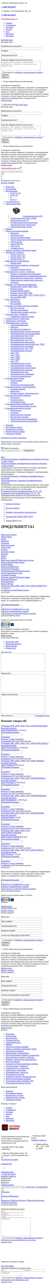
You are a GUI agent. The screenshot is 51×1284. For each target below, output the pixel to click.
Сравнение (19, 739)
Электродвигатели (13, 1042)
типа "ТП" (14, 353)
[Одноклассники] (5, 624)
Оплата (9, 29)
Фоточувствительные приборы (18, 1079)
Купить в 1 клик (22, 609)
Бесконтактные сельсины (20, 415)
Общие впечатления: (9, 694)
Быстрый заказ (7, 40)
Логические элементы (15, 1051)
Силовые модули (12, 1040)
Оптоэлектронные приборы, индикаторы (22, 1055)
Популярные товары (14, 427)
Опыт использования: (10, 638)
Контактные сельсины (19, 417)
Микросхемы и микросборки (17, 1053)
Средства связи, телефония (17, 1066)
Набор (3, 564)
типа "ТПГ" (15, 355)
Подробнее (5, 737)
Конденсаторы (11, 1038)
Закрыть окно (6, 100)
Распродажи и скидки (14, 429)
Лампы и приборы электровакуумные (21, 1049)
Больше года (11, 648)
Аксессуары (6, 573)
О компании (11, 25)
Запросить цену (22, 1280)
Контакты (10, 34)
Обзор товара (6, 562)
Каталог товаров (7, 183)
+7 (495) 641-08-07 (8, 1174)
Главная (9, 23)
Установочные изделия (15, 1074)
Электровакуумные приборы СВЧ (19, 1081)
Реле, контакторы (13, 1062)
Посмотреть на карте (9, 1160)
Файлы (4, 582)
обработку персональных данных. (28, 72)
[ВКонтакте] (2, 624)
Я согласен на (23, 72)
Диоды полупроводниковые (17, 1047)
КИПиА (9, 1045)
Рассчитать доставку (27, 613)
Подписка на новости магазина (13, 438)
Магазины (10, 36)
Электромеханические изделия (18, 1083)
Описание (5, 569)
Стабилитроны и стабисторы (17, 1068)
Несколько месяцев (13, 644)
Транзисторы (11, 1036)
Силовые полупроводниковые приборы (22, 1064)
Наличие (4, 579)
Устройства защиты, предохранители (21, 1077)
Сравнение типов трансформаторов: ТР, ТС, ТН (20, 493)
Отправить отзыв (42, 716)
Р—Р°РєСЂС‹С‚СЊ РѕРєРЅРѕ (35, 1187)
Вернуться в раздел (8, 560)
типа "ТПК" (15, 357)
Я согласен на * (23, 1238)
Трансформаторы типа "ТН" (21, 349)
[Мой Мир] (9, 624)
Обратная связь (7, 1172)
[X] (12, 624)
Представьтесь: (7, 716)
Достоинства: (6, 652)
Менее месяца (11, 646)
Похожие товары (8, 577)
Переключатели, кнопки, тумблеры (20, 1057)
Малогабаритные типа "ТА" (21, 340)
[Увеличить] (24, 586)
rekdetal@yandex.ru (38, 1140)
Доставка (9, 27)
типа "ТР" (14, 361)
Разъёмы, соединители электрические (21, 1060)
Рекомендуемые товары (15, 432)
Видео (3, 584)
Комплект (5, 567)
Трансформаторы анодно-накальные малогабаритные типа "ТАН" (25, 335)
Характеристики (7, 571)
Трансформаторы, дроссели (17, 1072)
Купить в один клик (27, 1240)
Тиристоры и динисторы (16, 1070)
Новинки (9, 425)
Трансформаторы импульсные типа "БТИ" (27, 344)
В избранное (6, 741)
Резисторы (10, 1034)
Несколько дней (12, 642)
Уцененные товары (13, 434)
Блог (7, 32)
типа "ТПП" (15, 359)
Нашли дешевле (22, 611)
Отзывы (4, 575)
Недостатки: (6, 673)
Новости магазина (11, 448)
